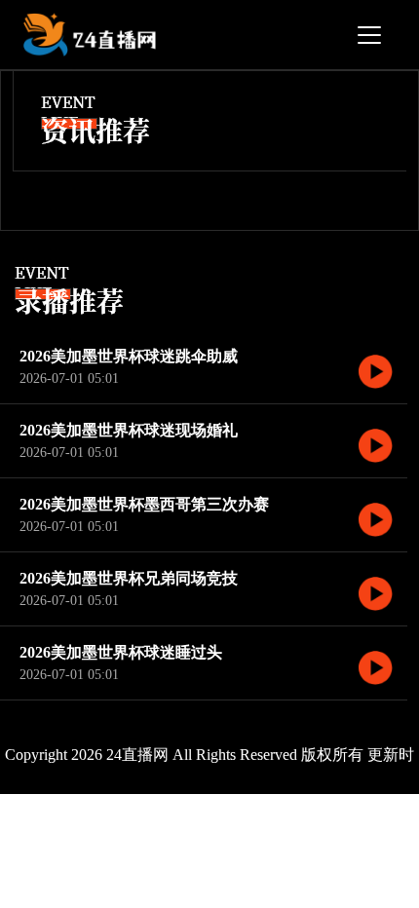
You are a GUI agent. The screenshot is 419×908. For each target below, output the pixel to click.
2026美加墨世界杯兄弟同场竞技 (128, 578)
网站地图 (320, 832)
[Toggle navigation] (369, 35)
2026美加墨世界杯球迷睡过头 (120, 652)
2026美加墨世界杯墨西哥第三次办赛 (144, 504)
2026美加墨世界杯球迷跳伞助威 (128, 356)
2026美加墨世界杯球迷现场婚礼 (128, 430)
